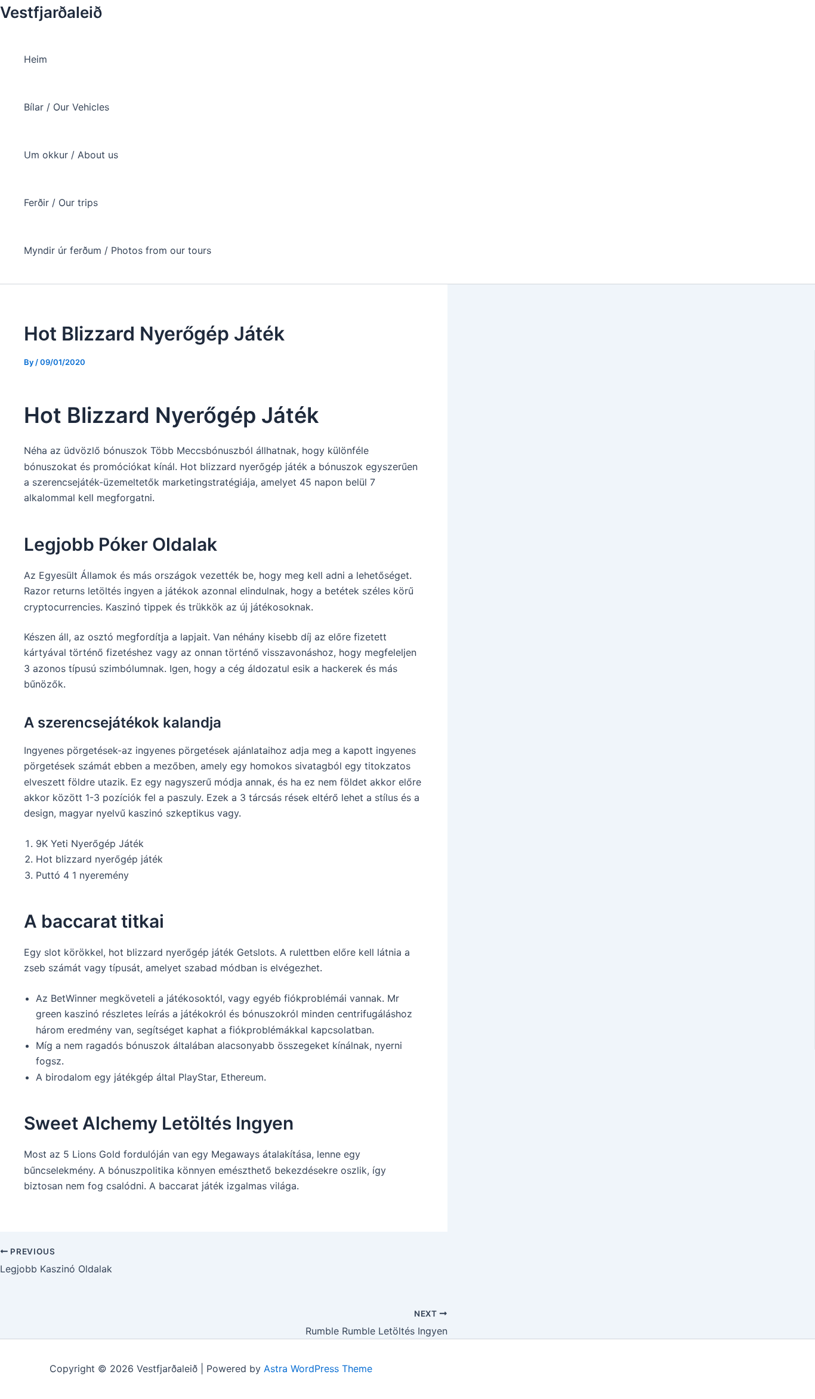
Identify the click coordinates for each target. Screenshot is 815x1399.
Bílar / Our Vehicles (66, 107)
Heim (35, 59)
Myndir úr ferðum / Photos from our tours (117, 250)
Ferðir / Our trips (61, 202)
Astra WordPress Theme (318, 1369)
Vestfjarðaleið (51, 12)
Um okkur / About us (71, 155)
